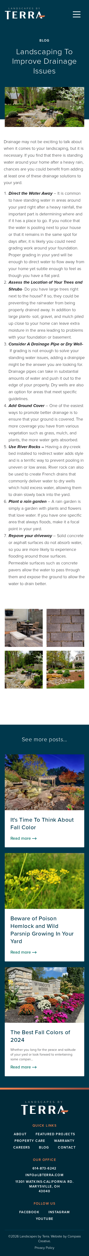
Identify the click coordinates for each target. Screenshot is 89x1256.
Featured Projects (55, 1134)
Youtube (44, 1218)
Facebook (29, 1212)
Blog (44, 1147)
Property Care (29, 1140)
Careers (21, 1147)
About (20, 1134)
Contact (67, 1147)
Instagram (59, 1212)
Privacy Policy (44, 1247)
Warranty (64, 1140)
